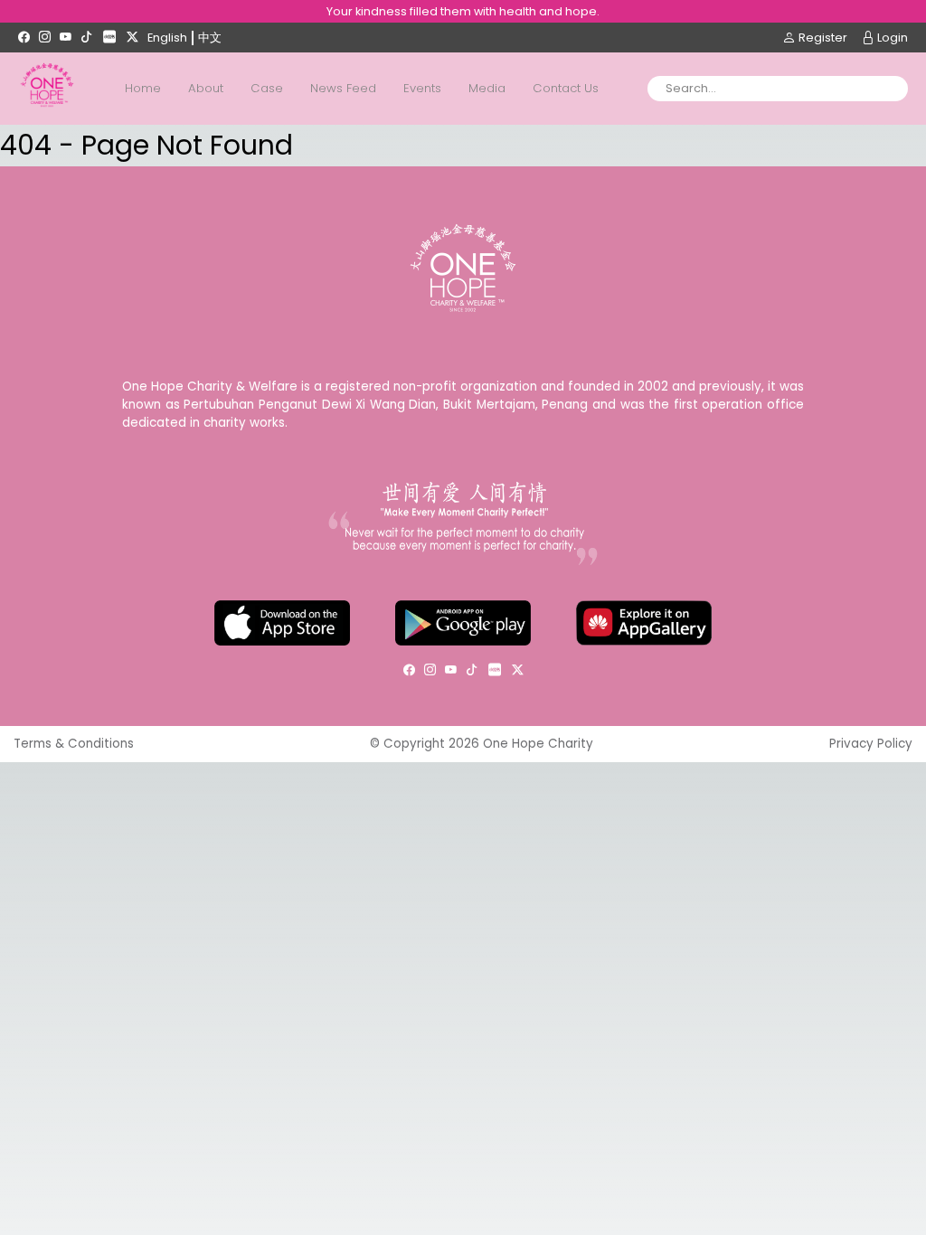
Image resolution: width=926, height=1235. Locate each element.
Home (143, 88)
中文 (210, 37)
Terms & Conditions (74, 743)
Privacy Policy (870, 743)
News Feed (343, 88)
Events (422, 88)
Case (266, 88)
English (167, 37)
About (205, 88)
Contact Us (566, 88)
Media (487, 88)
